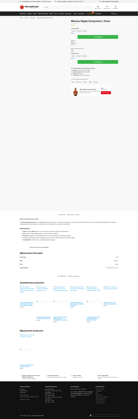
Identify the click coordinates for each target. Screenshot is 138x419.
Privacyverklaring (100, 399)
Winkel (26, 17)
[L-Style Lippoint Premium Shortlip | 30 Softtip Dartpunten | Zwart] (94, 300)
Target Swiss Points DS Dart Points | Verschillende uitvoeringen (77, 304)
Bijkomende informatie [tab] (73, 214)
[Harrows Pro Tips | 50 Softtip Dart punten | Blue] (111, 293)
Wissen (72, 33)
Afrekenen (115, 8)
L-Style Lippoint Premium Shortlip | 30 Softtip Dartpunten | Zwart (93, 318)
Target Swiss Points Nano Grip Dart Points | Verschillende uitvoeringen (60, 318)
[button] (114, 14)
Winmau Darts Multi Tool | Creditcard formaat (26, 365)
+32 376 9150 (104, 89)
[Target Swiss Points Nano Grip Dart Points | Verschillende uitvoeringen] (60, 300)
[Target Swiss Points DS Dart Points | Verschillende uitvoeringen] (77, 293)
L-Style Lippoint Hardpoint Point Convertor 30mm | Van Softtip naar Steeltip (26, 304)
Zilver (116, 264)
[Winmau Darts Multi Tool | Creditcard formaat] (27, 348)
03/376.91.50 (25, 395)
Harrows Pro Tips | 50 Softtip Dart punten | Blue (110, 303)
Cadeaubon (99, 391)
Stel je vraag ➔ (106, 92)
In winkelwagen (98, 37)
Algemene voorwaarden (102, 397)
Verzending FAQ (100, 389)
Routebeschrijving (24, 399)
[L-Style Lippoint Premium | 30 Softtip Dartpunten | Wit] (44, 300)
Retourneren (99, 395)
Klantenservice (107, 8)
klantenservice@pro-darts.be (31, 396)
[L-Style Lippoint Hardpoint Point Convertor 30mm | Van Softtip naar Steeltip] (27, 293)
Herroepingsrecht (100, 401)
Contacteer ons (100, 403)
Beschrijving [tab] (62, 214)
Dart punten (32, 17)
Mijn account (98, 8)
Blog (97, 393)
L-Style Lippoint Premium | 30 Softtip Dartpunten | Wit (44, 317)
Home (21, 17)
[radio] (73, 31)
